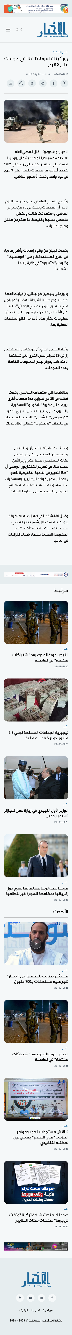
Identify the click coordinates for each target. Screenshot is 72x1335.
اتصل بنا (35, 1310)
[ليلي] (22, 30)
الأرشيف (23, 1310)
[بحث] (17, 29)
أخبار (65, 648)
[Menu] (8, 30)
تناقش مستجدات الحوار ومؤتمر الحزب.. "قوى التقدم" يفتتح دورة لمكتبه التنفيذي (40, 1137)
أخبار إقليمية (60, 52)
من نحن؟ (48, 1310)
